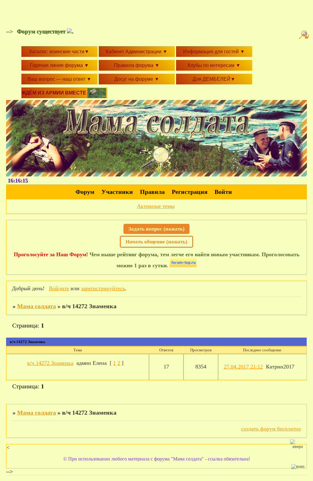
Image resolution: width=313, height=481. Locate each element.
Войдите (59, 288)
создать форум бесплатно (271, 429)
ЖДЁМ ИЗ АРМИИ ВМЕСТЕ (54, 92)
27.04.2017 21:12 (243, 367)
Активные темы (156, 206)
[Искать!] (305, 35)
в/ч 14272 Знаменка (50, 363)
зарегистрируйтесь (103, 288)
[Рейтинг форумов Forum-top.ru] (183, 265)
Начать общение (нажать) (156, 242)
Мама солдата (36, 306)
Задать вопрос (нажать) (156, 229)
